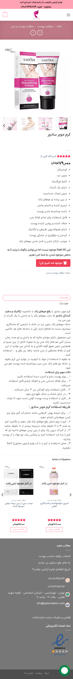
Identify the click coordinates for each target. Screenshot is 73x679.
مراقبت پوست (45, 26)
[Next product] (39, 32)
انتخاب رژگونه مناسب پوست (54, 556)
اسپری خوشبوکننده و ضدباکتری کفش (54, 505)
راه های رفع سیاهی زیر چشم (54, 563)
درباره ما (38, 673)
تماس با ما (28, 673)
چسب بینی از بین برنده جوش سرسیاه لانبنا (19, 505)
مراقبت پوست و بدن (22, 26)
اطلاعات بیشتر (54, 529)
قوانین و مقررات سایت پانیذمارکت (51, 617)
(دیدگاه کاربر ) (48, 156)
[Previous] (65, 80)
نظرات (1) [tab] (64, 303)
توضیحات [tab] (63, 297)
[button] (68, 15)
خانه (59, 26)
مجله (46, 673)
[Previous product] (33, 32)
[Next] (6, 80)
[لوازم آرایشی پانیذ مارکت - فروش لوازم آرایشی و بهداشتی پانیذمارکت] (36, 15)
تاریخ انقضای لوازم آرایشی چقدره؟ (51, 569)
